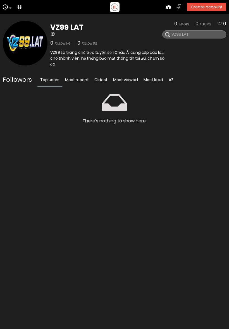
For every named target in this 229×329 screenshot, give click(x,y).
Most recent (77, 80)
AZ (171, 80)
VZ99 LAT (67, 27)
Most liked (153, 80)
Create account (207, 7)
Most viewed (125, 80)
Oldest (101, 80)
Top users (49, 80)
